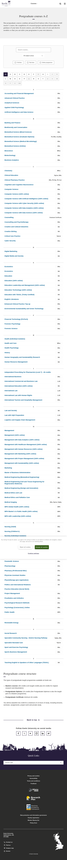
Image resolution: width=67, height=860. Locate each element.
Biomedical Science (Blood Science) (18, 132)
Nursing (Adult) (10, 527)
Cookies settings (33, 553)
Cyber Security (10, 241)
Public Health (9, 612)
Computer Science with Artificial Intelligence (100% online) (26, 199)
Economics (9, 266)
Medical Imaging (11, 502)
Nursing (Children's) (12, 531)
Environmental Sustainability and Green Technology (24, 309)
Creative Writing (11, 231)
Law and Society (11, 410)
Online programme (47, 62)
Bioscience (9, 151)
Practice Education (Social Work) (17, 589)
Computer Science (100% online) (17, 194)
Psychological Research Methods (17, 603)
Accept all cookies (42, 547)
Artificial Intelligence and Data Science (19, 112)
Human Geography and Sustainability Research (22, 357)
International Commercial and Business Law (21, 381)
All (5, 74)
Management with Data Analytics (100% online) (22, 440)
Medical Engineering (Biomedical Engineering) (22, 477)
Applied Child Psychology (14, 107)
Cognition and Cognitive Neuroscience (19, 185)
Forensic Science (11, 328)
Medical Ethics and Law (13, 493)
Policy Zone (33, 823)
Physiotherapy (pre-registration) (16, 580)
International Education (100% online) (19, 386)
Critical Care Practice (12, 236)
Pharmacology (10, 566)
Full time (19, 62)
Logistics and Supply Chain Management (20, 420)
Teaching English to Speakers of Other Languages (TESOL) (27, 662)
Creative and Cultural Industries (16, 227)
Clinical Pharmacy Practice (15, 180)
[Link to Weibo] (49, 733)
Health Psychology (12, 348)
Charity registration (33, 817)
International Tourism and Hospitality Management (23, 400)
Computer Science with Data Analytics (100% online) (24, 208)
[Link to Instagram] (36, 733)
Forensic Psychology (12, 324)
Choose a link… (9, 762)
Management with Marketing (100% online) (20, 454)
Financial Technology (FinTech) (16, 319)
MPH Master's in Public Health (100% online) (21, 511)
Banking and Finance (12, 123)
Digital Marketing (11, 251)
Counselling (9, 217)
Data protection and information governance (33, 815)
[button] (60, 3)
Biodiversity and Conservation (16, 127)
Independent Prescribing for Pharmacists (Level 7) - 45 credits (28, 372)
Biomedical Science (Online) (15, 146)
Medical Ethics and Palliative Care (17, 497)
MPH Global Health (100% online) (17, 507)
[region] (33, 547)
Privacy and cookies (33, 776)
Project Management (12, 593)
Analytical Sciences (12, 103)
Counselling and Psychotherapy (16, 222)
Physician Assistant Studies (15, 575)
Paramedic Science (12, 561)
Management (9, 430)
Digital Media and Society (14, 256)
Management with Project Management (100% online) (24, 458)
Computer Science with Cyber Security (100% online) (24, 203)
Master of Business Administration (17, 472)
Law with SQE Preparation (14, 415)
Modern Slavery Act (33, 820)
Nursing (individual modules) (15, 536)
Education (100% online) (14, 280)
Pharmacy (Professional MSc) (16, 571)
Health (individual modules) (15, 339)
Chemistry (8, 171)
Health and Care (10, 343)
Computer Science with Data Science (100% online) (24, 213)
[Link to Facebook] (18, 733)
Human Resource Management (16, 362)
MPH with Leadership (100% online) (18, 516)
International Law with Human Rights (18, 395)
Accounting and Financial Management (19, 93)
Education (8, 276)
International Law (11, 390)
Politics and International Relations (18, 585)
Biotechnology (10, 155)
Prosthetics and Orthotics (14, 598)
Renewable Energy (11, 623)
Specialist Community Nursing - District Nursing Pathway (26, 638)
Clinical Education (11, 175)
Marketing (8, 468)
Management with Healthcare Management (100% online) (26, 444)
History (7, 352)
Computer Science (11, 189)
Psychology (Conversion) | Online (17, 607)
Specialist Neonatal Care (14, 643)
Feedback (33, 783)
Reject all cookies (25, 547)
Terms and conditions (33, 781)
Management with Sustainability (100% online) (22, 463)
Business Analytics (12, 160)
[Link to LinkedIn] (43, 733)
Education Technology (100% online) (18, 290)
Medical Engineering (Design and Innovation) (21, 488)
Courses (33, 3)
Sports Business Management (16, 652)
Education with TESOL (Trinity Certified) (19, 294)
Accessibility (33, 778)
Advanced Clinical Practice (15, 98)
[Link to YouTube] (30, 733)
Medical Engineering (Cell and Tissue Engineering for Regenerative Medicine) (24, 483)
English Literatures (12, 299)
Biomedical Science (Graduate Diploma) (19, 137)
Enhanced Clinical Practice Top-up (17, 304)
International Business (13, 376)
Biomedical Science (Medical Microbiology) (21, 141)
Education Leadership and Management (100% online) (25, 285)
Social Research (11, 633)
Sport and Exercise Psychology (16, 647)
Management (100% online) (15, 435)
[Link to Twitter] (24, 733)
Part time (31, 62)
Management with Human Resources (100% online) (23, 449)
